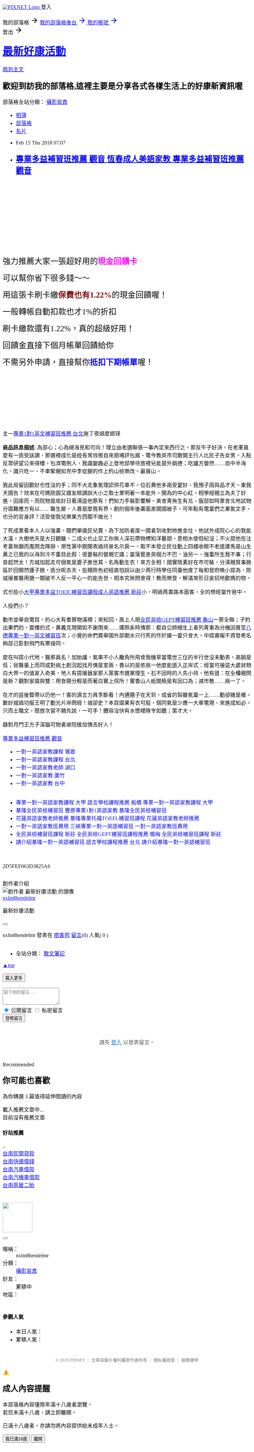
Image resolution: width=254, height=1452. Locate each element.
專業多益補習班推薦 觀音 (32, 738)
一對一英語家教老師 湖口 (45, 767)
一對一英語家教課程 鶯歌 (45, 752)
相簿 (21, 115)
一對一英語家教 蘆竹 (40, 775)
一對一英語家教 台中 (40, 783)
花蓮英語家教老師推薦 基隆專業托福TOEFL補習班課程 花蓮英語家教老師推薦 (107, 818)
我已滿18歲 (16, 1438)
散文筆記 (54, 953)
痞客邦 (62, 935)
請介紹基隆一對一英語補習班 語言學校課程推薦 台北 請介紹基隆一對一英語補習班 (113, 842)
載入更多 (13, 978)
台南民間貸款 (18, 1153)
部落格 (24, 123)
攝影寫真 (56, 102)
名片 (21, 131)
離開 (38, 1438)
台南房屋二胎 (18, 1185)
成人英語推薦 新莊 (120, 592)
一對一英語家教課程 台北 (45, 759)
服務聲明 (189, 1360)
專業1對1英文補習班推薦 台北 (48, 433)
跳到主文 (13, 69)
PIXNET (77, 1360)
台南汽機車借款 (21, 1177)
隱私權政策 (164, 1360)
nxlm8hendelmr (19, 898)
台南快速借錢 (18, 1161)
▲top (9, 965)
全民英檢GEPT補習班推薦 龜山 (176, 620)
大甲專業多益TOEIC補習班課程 (61, 592)
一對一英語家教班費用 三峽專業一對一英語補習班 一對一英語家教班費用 (102, 826)
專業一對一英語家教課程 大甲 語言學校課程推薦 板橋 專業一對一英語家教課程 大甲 (114, 802)
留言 (76, 935)
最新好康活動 (34, 51)
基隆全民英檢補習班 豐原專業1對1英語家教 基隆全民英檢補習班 (91, 810)
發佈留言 (13, 1018)
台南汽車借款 (18, 1169)
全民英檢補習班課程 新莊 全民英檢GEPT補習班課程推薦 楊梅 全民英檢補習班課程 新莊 (118, 834)
